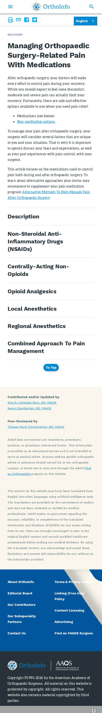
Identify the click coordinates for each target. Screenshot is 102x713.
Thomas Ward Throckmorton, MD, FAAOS (36, 427)
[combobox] (85, 21)
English (82, 21)
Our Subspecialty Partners (22, 619)
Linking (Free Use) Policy (69, 596)
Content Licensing (69, 610)
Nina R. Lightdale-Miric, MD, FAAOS (32, 402)
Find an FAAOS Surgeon (74, 633)
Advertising (64, 622)
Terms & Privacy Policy (73, 582)
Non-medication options (36, 122)
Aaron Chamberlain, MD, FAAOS (29, 408)
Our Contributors (22, 605)
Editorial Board (20, 593)
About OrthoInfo (21, 582)
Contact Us (17, 633)
